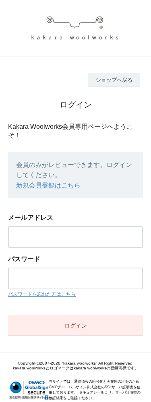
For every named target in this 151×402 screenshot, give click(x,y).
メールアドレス (30, 217)
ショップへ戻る (114, 80)
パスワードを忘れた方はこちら (42, 294)
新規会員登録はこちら (48, 185)
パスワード (24, 259)
